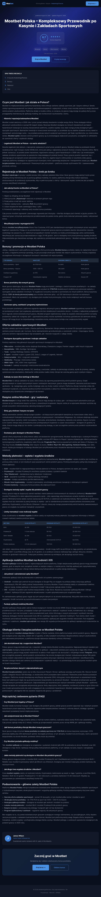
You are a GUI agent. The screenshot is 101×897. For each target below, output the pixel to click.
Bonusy (9, 81)
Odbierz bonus (59, 867)
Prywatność (44, 892)
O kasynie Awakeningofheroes (17, 78)
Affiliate (58, 892)
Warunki (51, 892)
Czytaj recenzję (60, 59)
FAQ (8, 89)
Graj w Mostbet (41, 59)
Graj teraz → (92, 3)
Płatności (10, 85)
